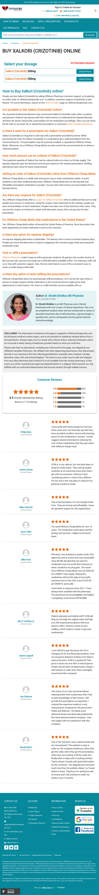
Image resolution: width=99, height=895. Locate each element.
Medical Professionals (60, 827)
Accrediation (57, 819)
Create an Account (72, 7)
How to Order (52, 102)
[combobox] (49, 35)
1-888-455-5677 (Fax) (71, 11)
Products (15, 43)
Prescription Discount (37, 823)
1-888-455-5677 (12, 843)
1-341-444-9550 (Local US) (67, 15)
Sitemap (58, 855)
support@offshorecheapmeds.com (14, 826)
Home (5, 43)
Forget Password (35, 815)
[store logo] (12, 8)
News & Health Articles (61, 823)
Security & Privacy (9, 855)
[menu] (49, 24)
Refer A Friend (57, 811)
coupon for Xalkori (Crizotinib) (49, 199)
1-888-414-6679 (51, 11)
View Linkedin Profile (46, 299)
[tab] (49, 71)
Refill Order (33, 808)
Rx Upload (33, 819)
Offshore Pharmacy (11, 257)
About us (55, 815)
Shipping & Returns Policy (41, 855)
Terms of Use (24, 855)
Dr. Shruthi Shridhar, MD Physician (64, 295)
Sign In (58, 7)
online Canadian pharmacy (79, 124)
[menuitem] (11, 21)
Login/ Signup (34, 811)
